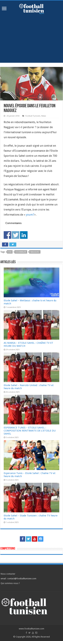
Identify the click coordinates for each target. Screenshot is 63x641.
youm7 (30, 214)
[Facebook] (22, 539)
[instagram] (40, 539)
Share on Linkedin (24, 235)
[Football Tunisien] (31, 8)
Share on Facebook (7, 235)
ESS (9, 252)
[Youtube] (34, 539)
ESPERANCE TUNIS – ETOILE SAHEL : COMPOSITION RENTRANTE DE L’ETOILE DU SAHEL (30, 430)
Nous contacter (8, 574)
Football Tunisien (32, 116)
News (43, 116)
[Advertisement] (31, 37)
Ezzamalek (21, 252)
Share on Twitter (15, 235)
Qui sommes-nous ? (10, 583)
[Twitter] (28, 539)
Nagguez (35, 252)
